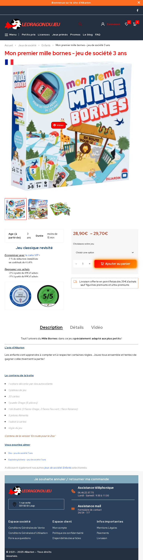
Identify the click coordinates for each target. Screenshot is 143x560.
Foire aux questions (19, 538)
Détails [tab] (77, 327)
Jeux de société (27, 45)
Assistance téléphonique (96, 487)
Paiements (103, 533)
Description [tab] (51, 327)
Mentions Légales (107, 527)
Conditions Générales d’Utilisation (28, 533)
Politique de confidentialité (68, 533)
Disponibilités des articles (67, 538)
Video (60, 125)
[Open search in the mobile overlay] (80, 24)
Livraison (102, 538)
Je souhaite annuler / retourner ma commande (71, 479)
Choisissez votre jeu (83, 243)
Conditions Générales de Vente (26, 527)
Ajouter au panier (117, 264)
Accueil (9, 45)
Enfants (46, 45)
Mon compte (60, 527)
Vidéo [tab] (97, 327)
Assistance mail (89, 506)
